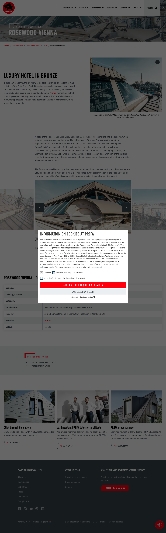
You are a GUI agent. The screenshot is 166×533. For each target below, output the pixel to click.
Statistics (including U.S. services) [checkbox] (69, 273)
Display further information (82, 297)
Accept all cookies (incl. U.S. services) (83, 285)
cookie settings (100, 267)
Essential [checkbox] (47, 273)
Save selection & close (83, 292)
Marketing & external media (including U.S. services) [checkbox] (64, 278)
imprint (51, 267)
